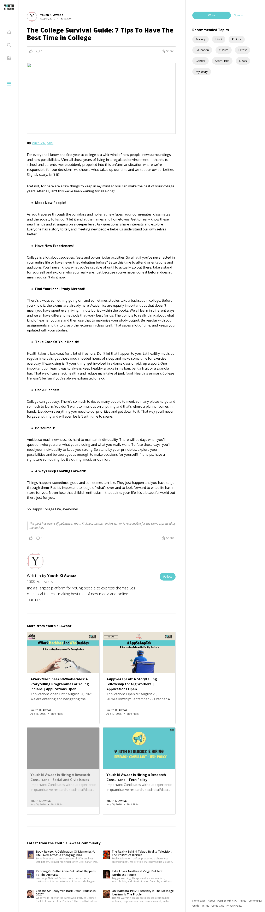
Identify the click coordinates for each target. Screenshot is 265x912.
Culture (223, 50)
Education (202, 50)
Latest (242, 50)
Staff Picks (222, 61)
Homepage (199, 900)
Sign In (238, 15)
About (212, 900)
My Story (202, 71)
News (243, 61)
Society (200, 39)
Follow (167, 576)
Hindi (218, 39)
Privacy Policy (234, 905)
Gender (200, 61)
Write (211, 15)
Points (243, 900)
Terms (206, 905)
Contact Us (218, 905)
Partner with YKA (227, 900)
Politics (236, 39)
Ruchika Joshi (42, 143)
